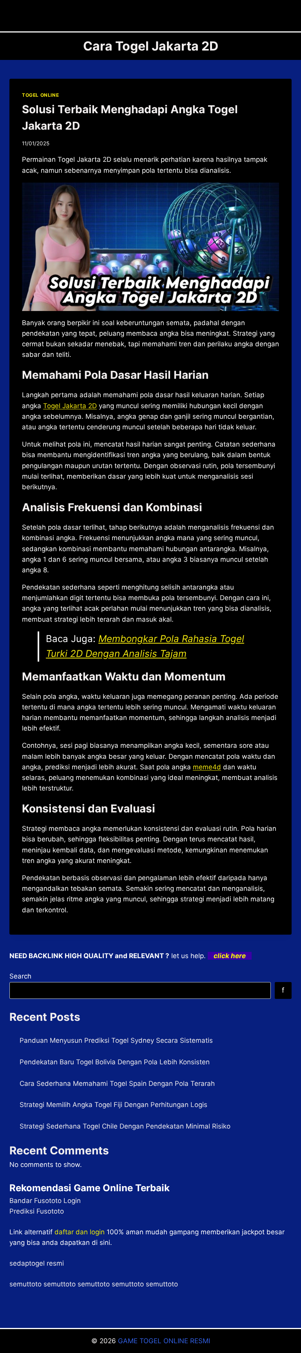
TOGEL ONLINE (40, 95)
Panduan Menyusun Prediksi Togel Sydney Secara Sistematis (116, 1040)
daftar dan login (79, 1232)
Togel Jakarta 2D (70, 406)
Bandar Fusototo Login (45, 1201)
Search (20, 976)
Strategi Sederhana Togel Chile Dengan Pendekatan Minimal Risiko (125, 1126)
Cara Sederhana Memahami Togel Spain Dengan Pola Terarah (117, 1083)
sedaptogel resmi (36, 1263)
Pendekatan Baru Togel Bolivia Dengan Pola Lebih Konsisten (115, 1062)
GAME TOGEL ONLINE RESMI (164, 1341)
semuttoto (25, 1284)
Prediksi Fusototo (36, 1211)
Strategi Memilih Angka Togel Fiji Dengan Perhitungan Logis (113, 1105)
